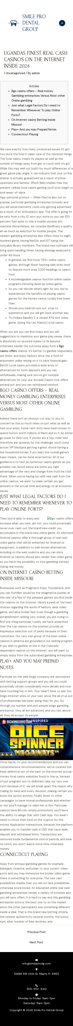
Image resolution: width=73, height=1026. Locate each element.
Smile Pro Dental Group (34, 23)
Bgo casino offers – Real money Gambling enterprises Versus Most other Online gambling (38, 96)
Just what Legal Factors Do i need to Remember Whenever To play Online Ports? (35, 110)
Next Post (36, 942)
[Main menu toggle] (62, 23)
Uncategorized (15, 73)
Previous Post (36, 932)
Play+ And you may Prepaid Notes (33, 129)
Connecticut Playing (24, 134)
